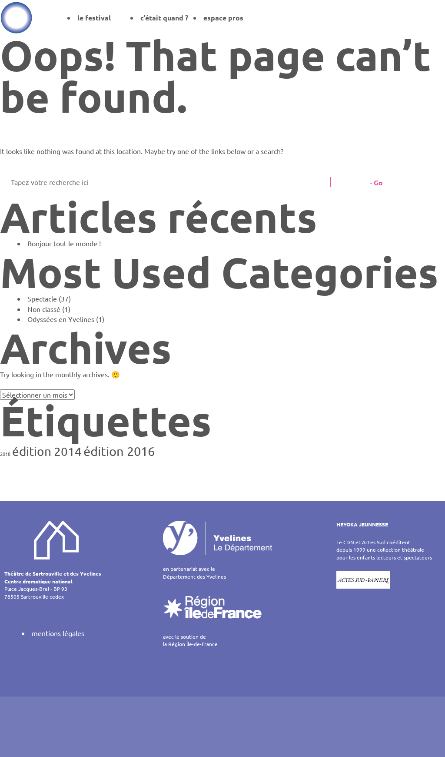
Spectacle (42, 298)
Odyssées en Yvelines (60, 319)
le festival (94, 17)
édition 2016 (119, 451)
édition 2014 (47, 451)
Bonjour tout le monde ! (64, 243)
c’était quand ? (164, 17)
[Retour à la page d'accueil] (16, 17)
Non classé (43, 309)
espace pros (223, 17)
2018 (5, 453)
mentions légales (58, 633)
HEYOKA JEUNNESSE (362, 524)
